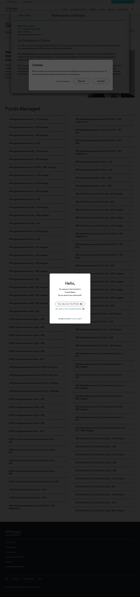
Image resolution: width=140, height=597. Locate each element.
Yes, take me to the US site (68, 304)
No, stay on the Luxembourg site (68, 309)
